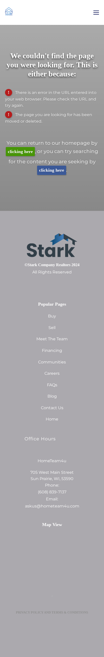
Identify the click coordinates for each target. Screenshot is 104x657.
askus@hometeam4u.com (52, 506)
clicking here (20, 151)
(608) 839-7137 (52, 492)
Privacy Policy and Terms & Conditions (52, 612)
